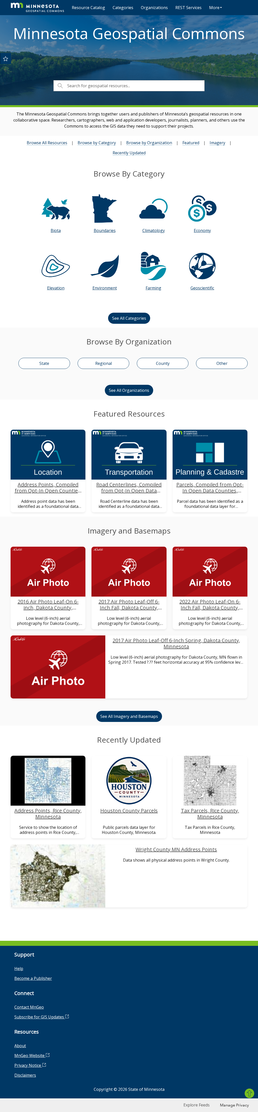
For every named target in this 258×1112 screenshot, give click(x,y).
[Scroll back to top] (249, 1093)
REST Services (188, 7)
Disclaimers (25, 1075)
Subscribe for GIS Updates (39, 1017)
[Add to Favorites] (5, 58)
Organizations (154, 7)
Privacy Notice (28, 1065)
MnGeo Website (30, 1055)
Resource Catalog (88, 7)
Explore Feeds (196, 1105)
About (20, 1045)
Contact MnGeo (29, 1007)
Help (18, 968)
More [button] (214, 7)
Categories (123, 7)
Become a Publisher (33, 978)
